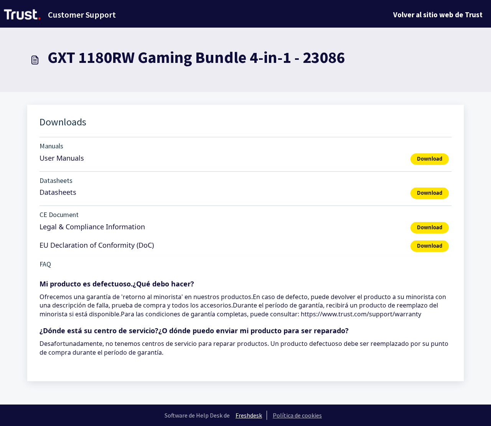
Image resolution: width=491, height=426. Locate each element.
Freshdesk (249, 415)
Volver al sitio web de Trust (438, 14)
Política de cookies (297, 415)
